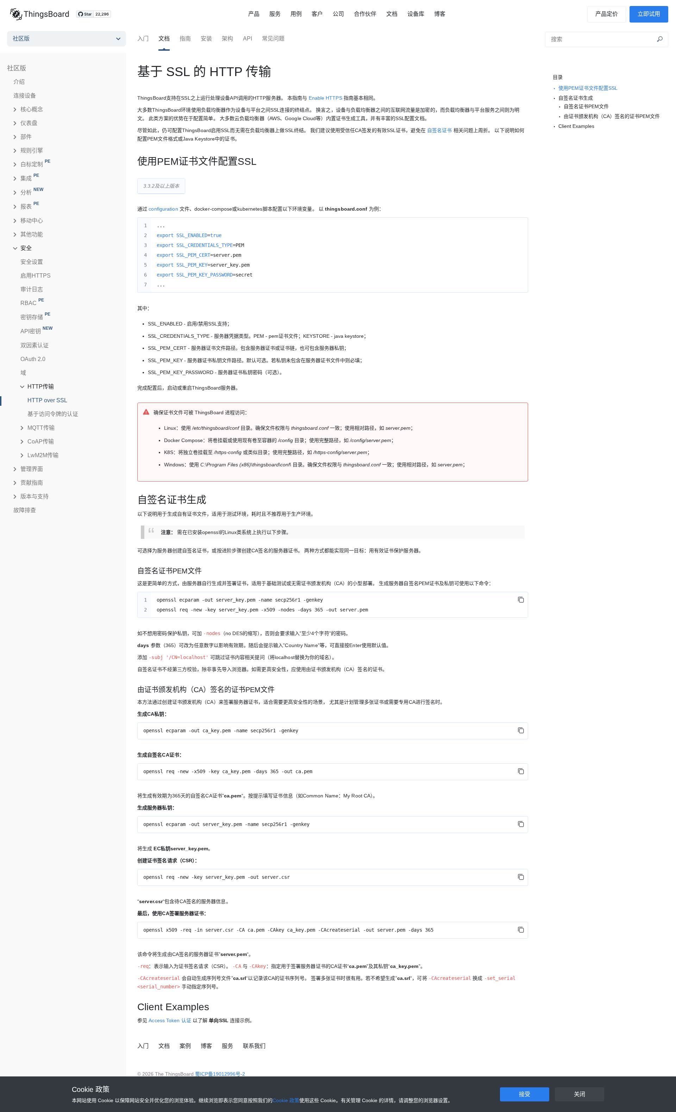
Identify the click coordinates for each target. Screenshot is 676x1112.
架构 (227, 39)
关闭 (579, 1094)
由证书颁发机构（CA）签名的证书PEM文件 (612, 116)
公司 (338, 14)
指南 (185, 39)
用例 (296, 14)
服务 (275, 14)
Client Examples (576, 126)
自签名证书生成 (575, 98)
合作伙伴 (365, 14)
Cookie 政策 (90, 1089)
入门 (143, 39)
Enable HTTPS (325, 98)
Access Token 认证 (170, 1020)
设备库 (415, 14)
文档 (392, 14)
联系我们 (254, 1046)
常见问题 (273, 39)
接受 (524, 1094)
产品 (253, 14)
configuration (163, 209)
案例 (185, 1046)
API (247, 39)
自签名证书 (439, 130)
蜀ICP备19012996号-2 (220, 1074)
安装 (206, 39)
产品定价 (606, 14)
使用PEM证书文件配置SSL (588, 88)
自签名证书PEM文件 (586, 106)
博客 (439, 14)
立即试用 (649, 14)
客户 (317, 14)
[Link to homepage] (39, 14)
